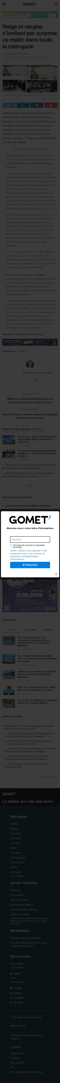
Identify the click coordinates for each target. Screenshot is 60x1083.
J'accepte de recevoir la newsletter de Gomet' (29, 546)
